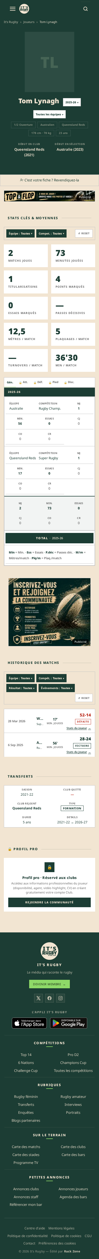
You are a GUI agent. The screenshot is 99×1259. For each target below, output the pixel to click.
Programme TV (25, 1162)
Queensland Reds (26, 808)
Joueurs (28, 22)
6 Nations (26, 1062)
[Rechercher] (85, 8)
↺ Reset (84, 233)
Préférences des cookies (57, 1243)
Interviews (73, 1104)
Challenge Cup (26, 1070)
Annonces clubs (26, 1188)
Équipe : (20, 233)
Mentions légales (61, 1228)
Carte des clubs (73, 1146)
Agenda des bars (73, 1196)
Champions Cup (73, 1062)
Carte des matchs (26, 1146)
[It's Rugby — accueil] (24, 9)
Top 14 (26, 1054)
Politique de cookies (66, 1236)
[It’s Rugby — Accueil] (49, 951)
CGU (88, 1236)
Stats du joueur (79, 728)
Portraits (73, 1112)
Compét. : (51, 678)
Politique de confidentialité (27, 1236)
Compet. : (51, 233)
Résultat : (21, 688)
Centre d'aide (34, 1228)
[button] (49, 721)
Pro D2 (73, 1054)
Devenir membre (49, 984)
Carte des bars (73, 1154)
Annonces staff (26, 1196)
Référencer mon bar (26, 1204)
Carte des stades (25, 1154)
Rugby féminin (26, 1096)
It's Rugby (11, 22)
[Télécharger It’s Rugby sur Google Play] (68, 1023)
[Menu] (12, 9)
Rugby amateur (73, 1096)
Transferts (26, 1104)
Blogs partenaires (26, 1120)
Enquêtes (26, 1112)
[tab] (10, 382)
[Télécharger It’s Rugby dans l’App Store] (29, 1023)
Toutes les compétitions (73, 1070)
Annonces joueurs (73, 1188)
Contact (29, 1243)
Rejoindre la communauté (49, 902)
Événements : (56, 688)
